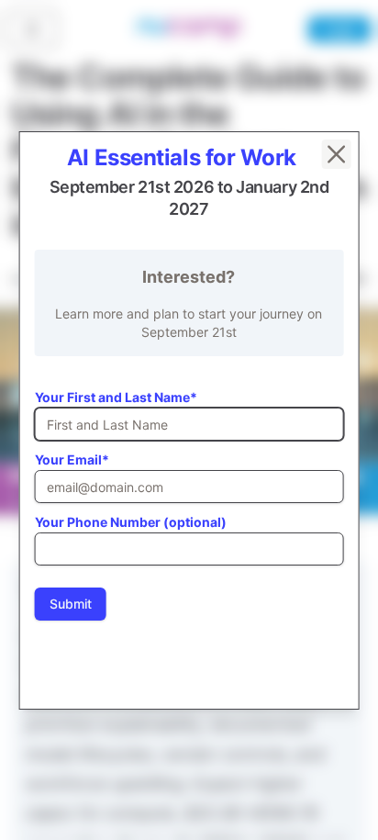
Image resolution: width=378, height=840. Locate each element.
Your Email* (72, 459)
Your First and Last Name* (116, 397)
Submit (71, 603)
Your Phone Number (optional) (131, 522)
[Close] (335, 154)
